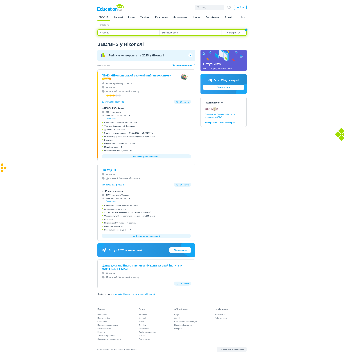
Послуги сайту (103, 318)
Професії (178, 328)
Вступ (176, 314)
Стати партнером (227, 122)
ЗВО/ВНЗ (104, 25)
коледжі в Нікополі (122, 294)
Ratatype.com (221, 318)
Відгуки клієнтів (104, 328)
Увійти (240, 7)
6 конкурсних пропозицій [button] (114, 184)
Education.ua (220, 314)
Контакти (101, 332)
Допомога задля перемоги (109, 339)
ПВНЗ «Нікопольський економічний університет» (136, 75)
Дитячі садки (144, 339)
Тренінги (142, 325)
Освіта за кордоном (147, 332)
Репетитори (144, 328)
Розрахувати (111, 118)
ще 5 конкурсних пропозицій (146, 236)
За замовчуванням (182, 65)
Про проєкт (102, 314)
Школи (142, 335)
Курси (141, 321)
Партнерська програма (107, 325)
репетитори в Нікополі (144, 294)
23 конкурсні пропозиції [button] (114, 101)
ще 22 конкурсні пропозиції (146, 156)
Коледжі (142, 318)
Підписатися (180, 250)
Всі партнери (211, 122)
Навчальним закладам (232, 349)
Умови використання (106, 335)
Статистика (102, 321)
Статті (177, 318)
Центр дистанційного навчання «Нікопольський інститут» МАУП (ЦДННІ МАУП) (142, 267)
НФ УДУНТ (109, 170)
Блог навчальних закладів (185, 321)
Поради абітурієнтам (183, 325)
